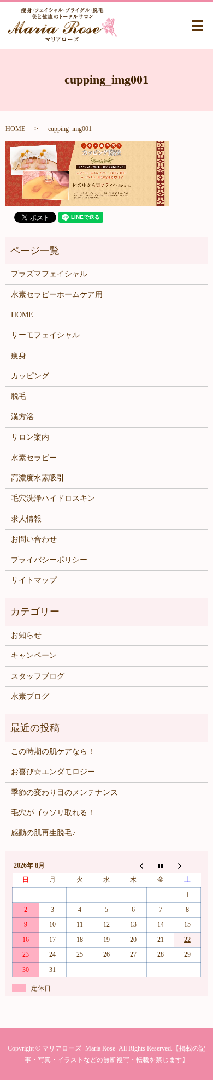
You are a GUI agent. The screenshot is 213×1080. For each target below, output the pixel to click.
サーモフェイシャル (45, 335)
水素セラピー (34, 458)
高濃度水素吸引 (37, 478)
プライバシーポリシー (49, 560)
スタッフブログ (37, 676)
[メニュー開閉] (197, 25)
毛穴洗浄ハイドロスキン (53, 498)
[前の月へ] (133, 865)
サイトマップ (34, 580)
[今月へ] (160, 865)
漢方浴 (22, 417)
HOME (15, 129)
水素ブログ (30, 696)
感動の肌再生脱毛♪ (43, 833)
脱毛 (18, 396)
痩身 (18, 356)
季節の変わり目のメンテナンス (64, 792)
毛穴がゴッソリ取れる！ (53, 813)
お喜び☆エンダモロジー (53, 772)
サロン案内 (30, 437)
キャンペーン (34, 655)
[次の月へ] (187, 865)
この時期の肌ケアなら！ (53, 751)
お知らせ (26, 635)
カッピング (30, 376)
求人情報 (26, 519)
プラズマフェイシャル (49, 274)
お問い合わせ (34, 539)
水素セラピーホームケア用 (57, 294)
